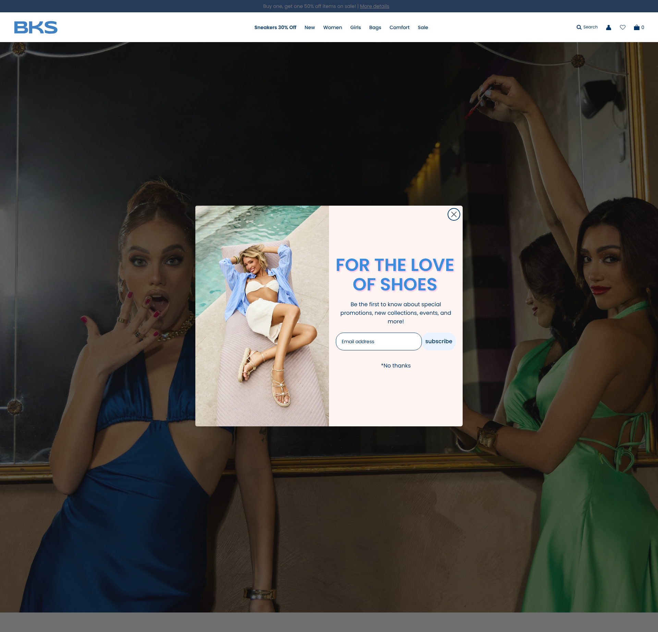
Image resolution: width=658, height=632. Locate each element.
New (310, 27)
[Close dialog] (454, 214)
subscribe (438, 341)
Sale (423, 27)
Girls (355, 27)
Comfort (400, 27)
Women (332, 27)
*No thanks (396, 366)
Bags (375, 27)
